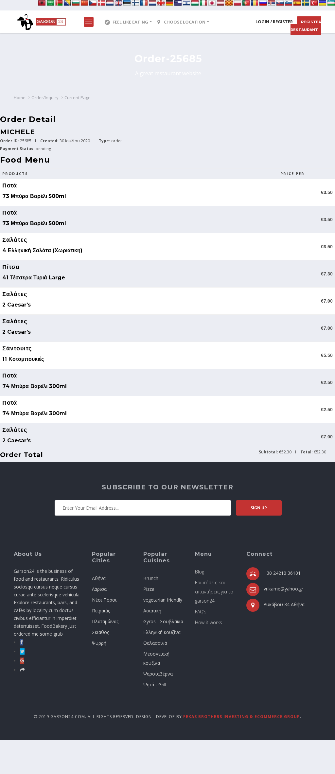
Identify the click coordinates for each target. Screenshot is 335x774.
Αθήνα (99, 578)
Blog (199, 572)
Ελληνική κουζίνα (162, 632)
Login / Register (274, 22)
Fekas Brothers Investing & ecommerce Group (241, 716)
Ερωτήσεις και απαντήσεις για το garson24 (214, 591)
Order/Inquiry (45, 97)
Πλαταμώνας (105, 621)
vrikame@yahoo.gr (283, 589)
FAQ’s (200, 611)
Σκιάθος (100, 632)
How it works (208, 622)
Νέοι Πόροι (104, 600)
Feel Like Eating (130, 22)
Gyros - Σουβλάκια (163, 621)
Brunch (150, 578)
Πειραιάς (101, 610)
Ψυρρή (99, 643)
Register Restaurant (306, 26)
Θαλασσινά (155, 643)
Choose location (184, 22)
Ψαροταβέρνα (158, 674)
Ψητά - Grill (154, 684)
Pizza (148, 589)
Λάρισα (99, 589)
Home (20, 97)
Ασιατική (152, 610)
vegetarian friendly (162, 600)
